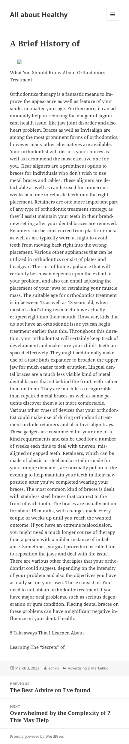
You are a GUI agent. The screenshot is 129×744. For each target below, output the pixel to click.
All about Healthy (39, 14)
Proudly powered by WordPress (37, 736)
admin (53, 668)
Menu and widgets (113, 20)
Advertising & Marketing (88, 668)
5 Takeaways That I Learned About (47, 633)
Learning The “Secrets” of (37, 647)
